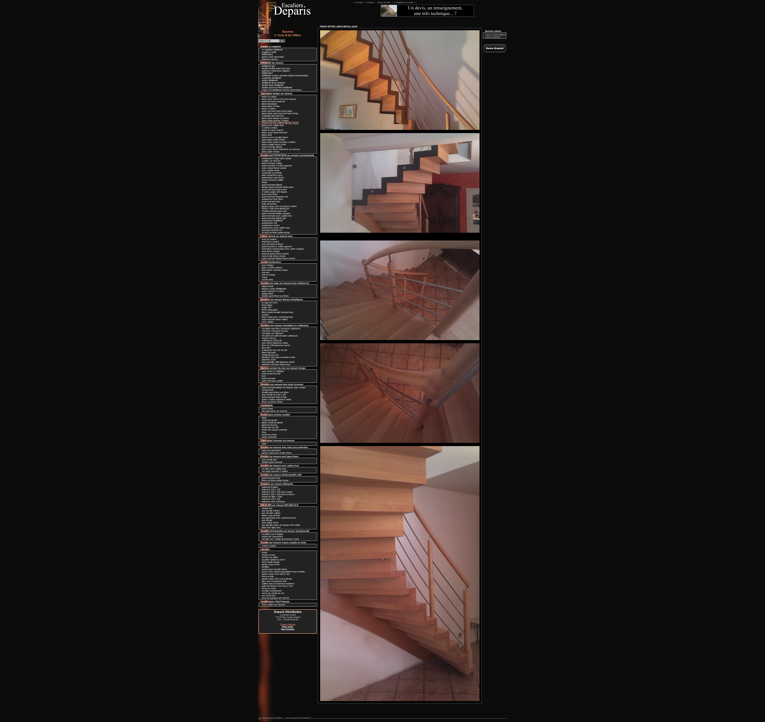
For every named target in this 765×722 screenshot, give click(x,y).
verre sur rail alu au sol (272, 593)
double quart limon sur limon (275, 296)
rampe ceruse (268, 555)
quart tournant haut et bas (274, 189)
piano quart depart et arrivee (275, 118)
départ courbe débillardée (273, 288)
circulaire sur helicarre (272, 333)
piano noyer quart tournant (274, 132)
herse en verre (268, 588)
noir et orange (268, 275)
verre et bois (267, 576)
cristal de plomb (269, 420)
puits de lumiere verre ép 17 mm (277, 586)
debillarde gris (268, 66)
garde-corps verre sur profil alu (276, 579)
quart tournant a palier (272, 381)
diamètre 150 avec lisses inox (275, 364)
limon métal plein (269, 310)
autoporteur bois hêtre (272, 199)
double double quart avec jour (275, 68)
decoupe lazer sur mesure (274, 411)
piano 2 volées (268, 108)
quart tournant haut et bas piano (276, 111)
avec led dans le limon (272, 244)
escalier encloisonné (271, 591)
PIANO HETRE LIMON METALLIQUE (279, 123)
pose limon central (270, 251)
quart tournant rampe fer (273, 101)
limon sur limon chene (272, 402)
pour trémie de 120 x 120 (273, 394)
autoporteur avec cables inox (275, 228)
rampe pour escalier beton (274, 569)
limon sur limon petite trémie (274, 480)
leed (263, 376)
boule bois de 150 (270, 427)
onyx (264, 432)
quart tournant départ (271, 147)
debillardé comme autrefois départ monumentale (284, 75)
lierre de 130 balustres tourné (275, 345)
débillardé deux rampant (273, 82)
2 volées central (269, 128)
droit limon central (270, 241)
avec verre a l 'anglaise (272, 371)
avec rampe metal (270, 170)
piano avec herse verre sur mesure (278, 99)
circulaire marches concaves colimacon (280, 328)
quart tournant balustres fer (274, 196)
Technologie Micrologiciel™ (298, 718)
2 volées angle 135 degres (274, 192)
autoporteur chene (270, 225)
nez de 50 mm (268, 595)
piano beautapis (269, 104)
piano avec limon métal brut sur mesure (280, 149)
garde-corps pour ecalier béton (276, 453)
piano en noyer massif (272, 130)
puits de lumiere (269, 204)
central (264, 314)
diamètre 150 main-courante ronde (278, 357)
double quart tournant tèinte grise (277, 187)
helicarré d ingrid (269, 487)
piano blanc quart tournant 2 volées (278, 142)
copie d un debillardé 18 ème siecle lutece (281, 90)
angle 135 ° (267, 307)
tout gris (265, 272)
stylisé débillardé (269, 80)
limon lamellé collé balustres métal (277, 362)
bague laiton (267, 293)
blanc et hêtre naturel (271, 267)
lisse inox (266, 347)
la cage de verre (269, 302)
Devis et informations (495, 34)
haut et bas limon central (273, 256)
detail (264, 182)
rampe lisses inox (270, 355)
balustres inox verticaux (273, 501)
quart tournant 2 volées (272, 291)
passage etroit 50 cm (271, 230)
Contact (370, 2)
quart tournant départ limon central (278, 258)
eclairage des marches (272, 116)
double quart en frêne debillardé (276, 87)
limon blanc (267, 305)
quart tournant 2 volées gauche (276, 165)
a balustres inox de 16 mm (274, 350)
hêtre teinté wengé (270, 562)
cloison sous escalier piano (274, 137)
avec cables (267, 322)
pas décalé (266, 520)
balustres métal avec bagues (275, 71)
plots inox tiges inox (271, 527)
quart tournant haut (270, 201)
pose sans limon (269, 194)
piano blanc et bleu (270, 106)
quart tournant (268, 378)
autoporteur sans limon (272, 177)
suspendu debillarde (271, 78)
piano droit (266, 135)
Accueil (359, 2)
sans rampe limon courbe (273, 168)
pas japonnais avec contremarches (278, 518)
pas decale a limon (270, 510)
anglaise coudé (268, 52)
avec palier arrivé (270, 522)
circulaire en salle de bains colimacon (279, 336)
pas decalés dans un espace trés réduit (280, 525)
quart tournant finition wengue (275, 213)
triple (263, 443)
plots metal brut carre (271, 175)
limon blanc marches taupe (274, 270)
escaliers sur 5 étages (272, 534)
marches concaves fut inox (274, 331)
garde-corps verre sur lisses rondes (279, 206)
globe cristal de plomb (272, 422)
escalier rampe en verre (273, 559)
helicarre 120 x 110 (270, 499)
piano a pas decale (270, 515)
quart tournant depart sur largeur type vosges (283, 387)
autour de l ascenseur (272, 536)
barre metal (267, 408)
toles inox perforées (271, 450)
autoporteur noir (269, 223)
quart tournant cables (271, 163)
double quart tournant (271, 462)
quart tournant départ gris (273, 218)
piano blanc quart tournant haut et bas (279, 113)
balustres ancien (269, 59)
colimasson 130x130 (271, 340)
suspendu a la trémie (271, 173)
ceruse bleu (267, 279)
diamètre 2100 (268, 359)
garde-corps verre (270, 564)
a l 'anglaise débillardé (272, 49)
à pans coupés (268, 545)
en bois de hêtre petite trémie (275, 232)
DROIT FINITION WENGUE (275, 208)
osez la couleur (269, 239)
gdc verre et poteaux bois (273, 581)
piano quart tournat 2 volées (275, 120)
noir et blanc (267, 265)
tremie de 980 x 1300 (271, 496)
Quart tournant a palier (272, 180)
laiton (264, 418)
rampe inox (267, 508)
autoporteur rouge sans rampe (276, 158)
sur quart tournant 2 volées (274, 471)
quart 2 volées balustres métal (276, 399)
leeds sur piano (269, 96)
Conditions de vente (404, 2)
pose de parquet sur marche (275, 598)
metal (264, 552)
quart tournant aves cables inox (276, 216)
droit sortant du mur (271, 373)
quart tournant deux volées (274, 319)
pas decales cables (270, 513)
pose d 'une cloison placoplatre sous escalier (283, 571)
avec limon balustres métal (274, 343)
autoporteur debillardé (272, 220)
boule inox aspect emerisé (274, 430)
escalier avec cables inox (273, 469)
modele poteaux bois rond (274, 211)
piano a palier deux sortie (273, 144)
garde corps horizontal (272, 57)
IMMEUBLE (267, 54)
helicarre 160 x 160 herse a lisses (277, 494)
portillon (265, 567)
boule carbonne (269, 437)
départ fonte (267, 286)
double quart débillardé (272, 85)
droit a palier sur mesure (273, 604)
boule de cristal (268, 434)
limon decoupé (268, 352)
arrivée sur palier (269, 557)
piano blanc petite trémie (273, 139)
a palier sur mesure (270, 161)
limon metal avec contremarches (277, 317)
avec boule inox (269, 459)
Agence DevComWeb (272, 718)
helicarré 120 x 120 (270, 489)
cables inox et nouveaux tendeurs (277, 583)
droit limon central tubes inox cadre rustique (282, 249)
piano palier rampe (270, 151)
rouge (264, 277)
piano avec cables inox (272, 125)
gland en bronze (269, 425)
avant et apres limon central (274, 253)
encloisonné (267, 390)
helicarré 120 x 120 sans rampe (276, 492)
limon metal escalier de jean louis (277, 312)
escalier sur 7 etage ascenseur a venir (280, 539)
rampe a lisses (268, 338)
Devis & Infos (384, 2)
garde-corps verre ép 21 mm (275, 574)
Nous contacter (492, 36)
